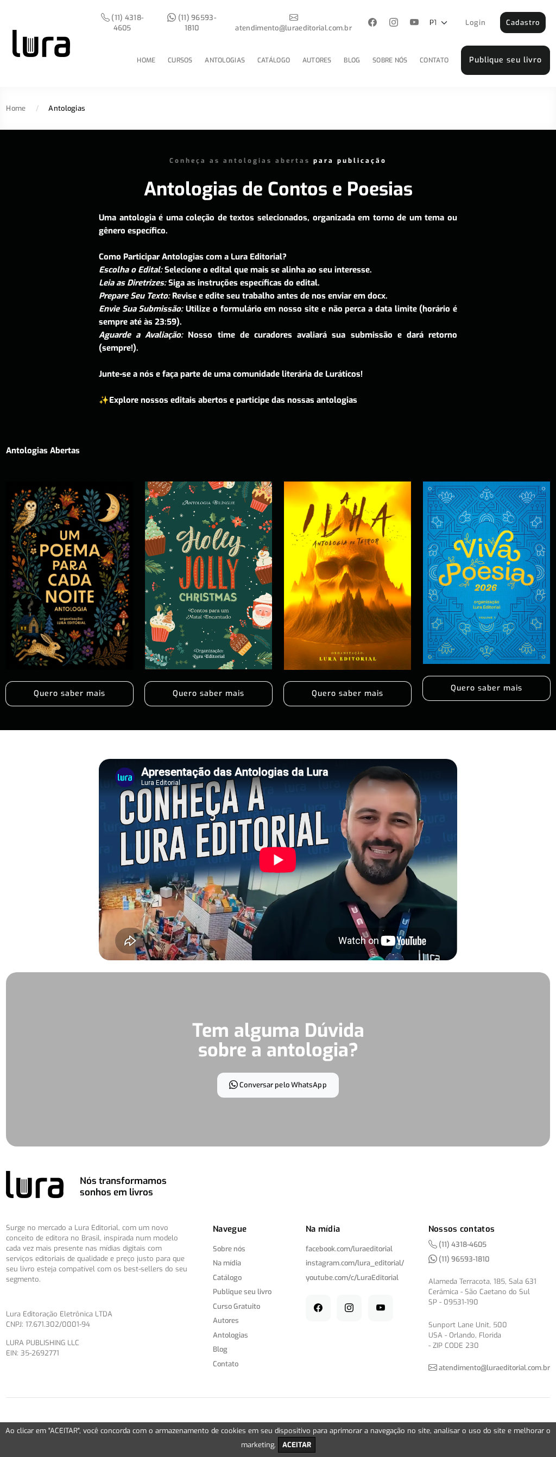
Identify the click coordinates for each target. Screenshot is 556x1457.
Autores (317, 60)
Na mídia (227, 1263)
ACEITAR (296, 1444)
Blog (352, 60)
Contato (434, 60)
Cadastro (523, 22)
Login (475, 22)
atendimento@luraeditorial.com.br (293, 28)
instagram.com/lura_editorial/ (355, 1263)
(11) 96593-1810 (196, 23)
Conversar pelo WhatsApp (282, 1084)
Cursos (180, 60)
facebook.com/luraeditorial (349, 1248)
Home (146, 60)
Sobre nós (390, 60)
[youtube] (414, 23)
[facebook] (372, 23)
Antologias (225, 60)
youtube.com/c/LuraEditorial (352, 1277)
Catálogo (273, 60)
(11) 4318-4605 (126, 23)
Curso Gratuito (236, 1306)
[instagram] (393, 23)
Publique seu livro (505, 60)
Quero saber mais (69, 693)
